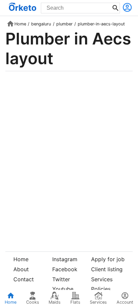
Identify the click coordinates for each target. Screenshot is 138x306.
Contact (23, 279)
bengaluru (41, 23)
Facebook (64, 269)
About (21, 269)
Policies (101, 289)
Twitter (61, 279)
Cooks (32, 302)
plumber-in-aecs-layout (101, 23)
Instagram (64, 259)
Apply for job (108, 259)
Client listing (107, 269)
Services (102, 279)
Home (20, 23)
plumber (64, 23)
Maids (55, 302)
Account (125, 302)
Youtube (62, 289)
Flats (75, 302)
